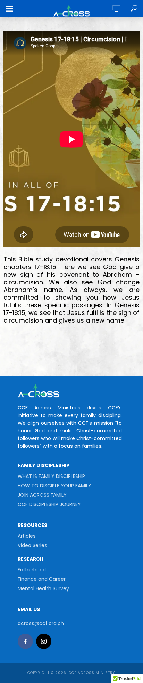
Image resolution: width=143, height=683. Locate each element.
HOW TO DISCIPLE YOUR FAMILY (54, 485)
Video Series (32, 545)
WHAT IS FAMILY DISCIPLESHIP (51, 476)
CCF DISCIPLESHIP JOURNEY (49, 504)
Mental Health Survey (43, 588)
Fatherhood (32, 569)
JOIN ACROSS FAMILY (42, 494)
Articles (27, 535)
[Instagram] (43, 641)
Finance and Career (42, 579)
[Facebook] (25, 641)
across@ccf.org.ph (41, 623)
